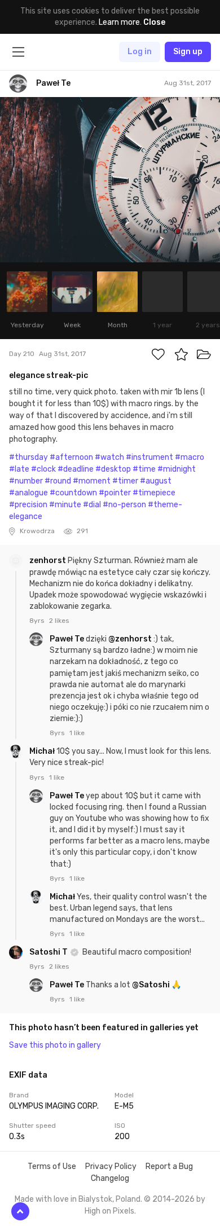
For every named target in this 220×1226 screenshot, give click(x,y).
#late (19, 469)
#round (58, 481)
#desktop (113, 469)
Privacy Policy (111, 1166)
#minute (65, 504)
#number (26, 481)
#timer (125, 481)
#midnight (176, 469)
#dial (92, 504)
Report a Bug (169, 1166)
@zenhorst (130, 639)
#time (144, 469)
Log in (139, 51)
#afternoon (71, 457)
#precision (28, 504)
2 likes (59, 621)
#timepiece (154, 493)
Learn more (119, 22)
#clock (43, 469)
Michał (42, 751)
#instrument (149, 457)
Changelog (110, 1178)
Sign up (188, 51)
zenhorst (48, 560)
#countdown (73, 493)
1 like (77, 733)
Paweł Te (68, 639)
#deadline (76, 469)
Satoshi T (49, 952)
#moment (92, 481)
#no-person (124, 504)
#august (155, 481)
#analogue (28, 493)
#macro (189, 457)
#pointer (115, 493)
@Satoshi (151, 985)
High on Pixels (109, 1211)
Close (154, 22)
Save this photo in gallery (55, 1045)
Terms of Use (52, 1166)
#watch (109, 457)
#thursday (28, 457)
